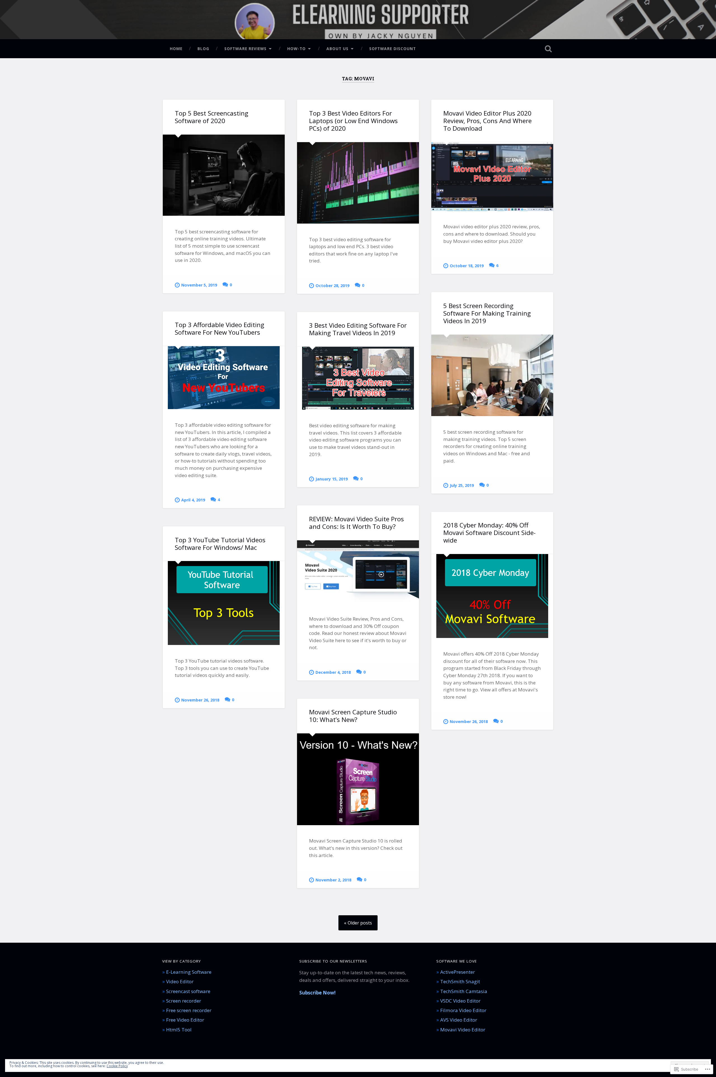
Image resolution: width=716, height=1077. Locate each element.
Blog (203, 48)
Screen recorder (183, 1001)
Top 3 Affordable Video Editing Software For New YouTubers (219, 328)
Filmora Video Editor (463, 1010)
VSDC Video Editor (460, 1001)
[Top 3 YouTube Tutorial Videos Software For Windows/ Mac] (224, 603)
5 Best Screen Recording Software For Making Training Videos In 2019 (487, 313)
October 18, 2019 (467, 265)
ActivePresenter (457, 972)
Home (176, 48)
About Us (337, 48)
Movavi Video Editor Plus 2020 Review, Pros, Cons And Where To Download (487, 121)
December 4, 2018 (333, 672)
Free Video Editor (185, 1020)
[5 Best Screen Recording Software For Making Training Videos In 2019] (492, 375)
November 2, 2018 (333, 880)
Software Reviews (245, 48)
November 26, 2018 (469, 721)
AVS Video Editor (458, 1020)
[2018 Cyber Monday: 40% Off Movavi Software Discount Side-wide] (492, 596)
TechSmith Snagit (460, 981)
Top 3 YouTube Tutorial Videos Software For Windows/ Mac (220, 544)
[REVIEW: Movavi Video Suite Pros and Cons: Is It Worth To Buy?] (358, 571)
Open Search (548, 48)
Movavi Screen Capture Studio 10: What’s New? (353, 716)
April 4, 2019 (193, 500)
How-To (296, 48)
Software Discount (392, 48)
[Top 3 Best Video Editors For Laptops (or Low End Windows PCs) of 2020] (358, 183)
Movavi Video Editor (462, 1029)
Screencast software (188, 991)
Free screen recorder (188, 1010)
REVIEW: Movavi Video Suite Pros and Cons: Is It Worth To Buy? (356, 523)
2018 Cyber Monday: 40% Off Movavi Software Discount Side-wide (489, 533)
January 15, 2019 (331, 479)
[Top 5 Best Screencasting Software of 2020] (224, 175)
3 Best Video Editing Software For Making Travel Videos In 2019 (358, 329)
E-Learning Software (188, 972)
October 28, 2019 (332, 285)
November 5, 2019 (199, 285)
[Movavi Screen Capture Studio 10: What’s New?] (358, 779)
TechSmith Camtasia (463, 991)
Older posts (360, 923)
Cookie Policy (117, 1066)
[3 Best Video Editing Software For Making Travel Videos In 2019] (358, 378)
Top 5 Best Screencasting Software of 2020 (211, 117)
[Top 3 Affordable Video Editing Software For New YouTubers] (224, 377)
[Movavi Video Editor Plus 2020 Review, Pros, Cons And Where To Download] (492, 176)
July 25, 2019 (462, 485)
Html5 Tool (179, 1029)
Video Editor (180, 981)
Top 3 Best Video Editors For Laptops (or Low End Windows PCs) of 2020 (353, 121)
